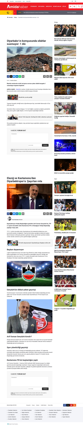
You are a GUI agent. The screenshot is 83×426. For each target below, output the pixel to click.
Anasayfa (10, 17)
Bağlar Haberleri (25, 412)
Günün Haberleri (18, 1)
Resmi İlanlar (57, 6)
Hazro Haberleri (52, 414)
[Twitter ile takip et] (68, 405)
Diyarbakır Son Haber (13, 412)
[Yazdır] (23, 76)
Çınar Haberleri (38, 419)
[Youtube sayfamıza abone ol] (71, 405)
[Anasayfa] (7, 1)
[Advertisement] (29, 30)
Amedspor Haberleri (67, 410)
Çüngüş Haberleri (26, 416)
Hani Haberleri (38, 414)
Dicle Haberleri (52, 416)
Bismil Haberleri (39, 416)
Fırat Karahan (15, 219)
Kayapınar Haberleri (67, 412)
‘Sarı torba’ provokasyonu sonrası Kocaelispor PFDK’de (35, 12)
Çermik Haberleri (12, 416)
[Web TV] (72, 1)
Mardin (18, 89)
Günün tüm (71, 12)
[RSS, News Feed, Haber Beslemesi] (74, 405)
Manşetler (12, 1)
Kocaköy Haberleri (12, 419)
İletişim (37, 405)
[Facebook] (8, 76)
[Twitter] (11, 76)
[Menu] (70, 6)
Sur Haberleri (38, 412)
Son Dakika (41, 6)
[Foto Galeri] (75, 1)
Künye (33, 405)
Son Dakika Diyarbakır (27, 410)
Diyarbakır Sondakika (40, 410)
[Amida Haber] (17, 6)
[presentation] (11, 12)
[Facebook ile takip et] (64, 405)
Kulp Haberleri (25, 414)
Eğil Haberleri (66, 414)
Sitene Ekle (28, 1)
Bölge (64, 6)
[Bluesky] (14, 76)
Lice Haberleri (11, 414)
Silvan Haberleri (25, 419)
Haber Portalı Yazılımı (13, 424)
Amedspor (49, 6)
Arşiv (24, 1)
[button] (44, 76)
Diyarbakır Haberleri (12, 410)
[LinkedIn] (17, 76)
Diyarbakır (34, 6)
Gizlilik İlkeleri (43, 405)
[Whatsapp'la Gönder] (20, 76)
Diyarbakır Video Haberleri (55, 410)
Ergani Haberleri (66, 416)
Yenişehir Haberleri (53, 412)
